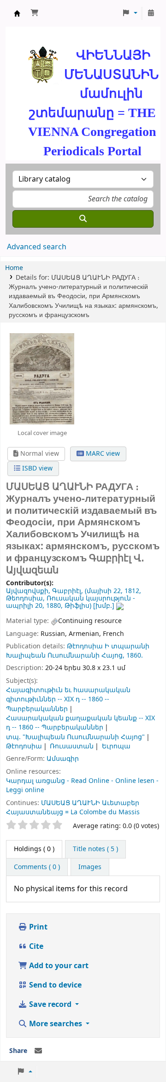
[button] (34, 13)
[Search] (83, 219)
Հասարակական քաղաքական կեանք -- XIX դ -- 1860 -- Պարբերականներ (80, 722)
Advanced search (36, 247)
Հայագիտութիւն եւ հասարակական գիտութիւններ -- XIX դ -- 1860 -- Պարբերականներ (68, 699)
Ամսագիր (63, 759)
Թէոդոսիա (85, 646)
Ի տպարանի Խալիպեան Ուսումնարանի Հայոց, (77, 650)
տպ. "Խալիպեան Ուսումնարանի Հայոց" (75, 737)
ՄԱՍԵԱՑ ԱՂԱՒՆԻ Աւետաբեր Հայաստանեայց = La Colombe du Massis (73, 807)
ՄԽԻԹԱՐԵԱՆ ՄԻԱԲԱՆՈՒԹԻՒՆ (17, 13)
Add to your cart (58, 965)
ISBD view (36, 468)
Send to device (54, 985)
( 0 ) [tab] (34, 849)
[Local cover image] (42, 378)
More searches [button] (55, 1023)
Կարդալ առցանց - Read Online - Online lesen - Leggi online (82, 785)
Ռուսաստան (72, 746)
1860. (134, 655)
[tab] (95, 849)
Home (14, 268)
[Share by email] (38, 1051)
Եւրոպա (116, 746)
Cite (35, 946)
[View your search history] (151, 13)
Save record (50, 1004)
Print (37, 927)
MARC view (102, 454)
